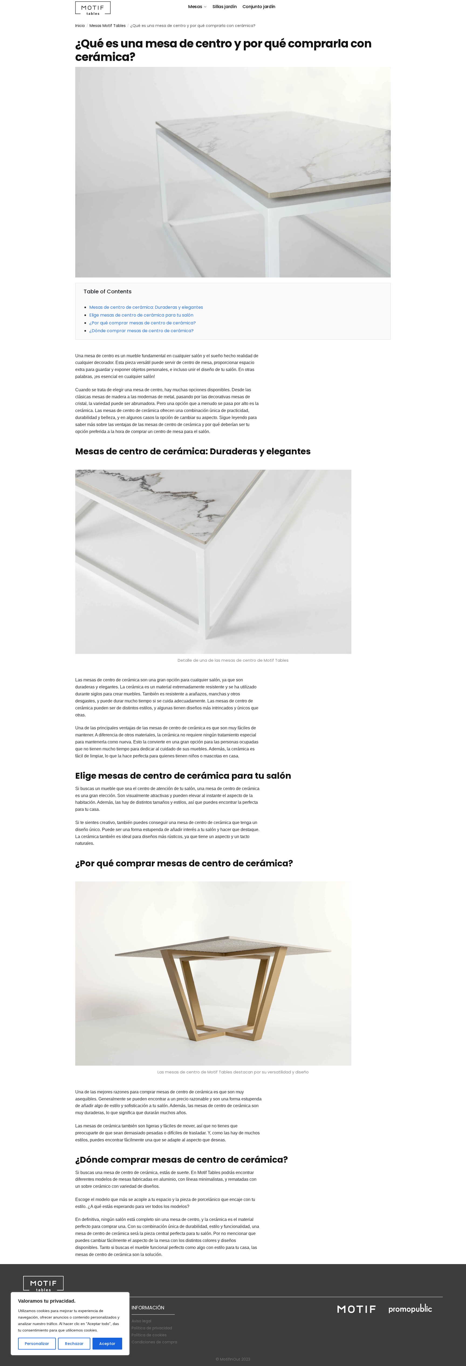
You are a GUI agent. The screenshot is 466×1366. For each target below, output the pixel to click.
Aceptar (107, 1343)
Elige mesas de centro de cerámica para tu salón (141, 315)
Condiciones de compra (154, 1342)
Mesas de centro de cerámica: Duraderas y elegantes (146, 307)
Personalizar (37, 1343)
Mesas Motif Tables (108, 25)
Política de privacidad (152, 1328)
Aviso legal (141, 1321)
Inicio (80, 25)
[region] (70, 1323)
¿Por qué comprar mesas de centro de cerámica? (142, 323)
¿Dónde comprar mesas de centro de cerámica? (141, 331)
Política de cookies (149, 1335)
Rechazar (74, 1343)
